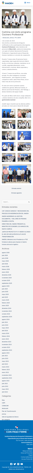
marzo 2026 (5, 266)
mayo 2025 (5, 294)
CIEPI (3, 403)
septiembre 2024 (7, 316)
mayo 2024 (5, 328)
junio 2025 (5, 291)
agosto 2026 (5, 252)
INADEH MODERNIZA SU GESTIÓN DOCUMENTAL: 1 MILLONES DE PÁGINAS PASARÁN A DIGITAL (14, 219)
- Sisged (30, 455)
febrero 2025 (6, 303)
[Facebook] (11, 464)
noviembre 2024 (7, 311)
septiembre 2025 (7, 283)
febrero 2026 (6, 269)
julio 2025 (5, 289)
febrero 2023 (6, 369)
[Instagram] (18, 464)
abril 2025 (5, 297)
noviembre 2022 (7, 375)
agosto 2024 (5, 319)
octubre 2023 (6, 347)
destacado (6, 37)
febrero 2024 (6, 336)
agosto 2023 (5, 353)
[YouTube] (22, 464)
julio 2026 (5, 255)
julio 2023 (5, 355)
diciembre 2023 (6, 341)
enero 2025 (5, 305)
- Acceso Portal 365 (27, 459)
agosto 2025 (5, 286)
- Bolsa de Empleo (27, 451)
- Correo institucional (26, 457)
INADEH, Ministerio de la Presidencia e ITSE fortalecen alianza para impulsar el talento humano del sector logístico (15, 242)
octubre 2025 (6, 280)
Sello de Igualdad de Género (10, 417)
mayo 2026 (5, 261)
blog (3, 400)
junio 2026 (5, 258)
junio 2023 (5, 358)
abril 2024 (5, 330)
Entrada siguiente (16, 193)
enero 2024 (5, 339)
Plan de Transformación (9, 411)
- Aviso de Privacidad (26, 453)
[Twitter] (15, 464)
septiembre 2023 (7, 350)
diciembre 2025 (6, 275)
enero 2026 (5, 272)
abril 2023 (5, 364)
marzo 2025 (5, 300)
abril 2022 (5, 392)
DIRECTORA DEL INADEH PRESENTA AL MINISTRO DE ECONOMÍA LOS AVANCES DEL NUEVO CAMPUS (15, 226)
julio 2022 (5, 383)
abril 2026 (5, 264)
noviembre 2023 (7, 344)
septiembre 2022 (7, 378)
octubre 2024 (6, 314)
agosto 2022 (5, 380)
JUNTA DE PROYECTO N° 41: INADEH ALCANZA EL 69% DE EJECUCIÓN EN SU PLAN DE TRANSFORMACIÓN (16, 234)
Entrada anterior (16, 188)
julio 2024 (5, 322)
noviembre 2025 (7, 277)
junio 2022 (5, 386)
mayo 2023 (5, 361)
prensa (12, 37)
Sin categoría (6, 419)
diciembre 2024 (6, 308)
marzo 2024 (5, 333)
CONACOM (5, 405)
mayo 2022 (5, 389)
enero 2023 (5, 372)
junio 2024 (5, 325)
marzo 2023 (5, 367)
